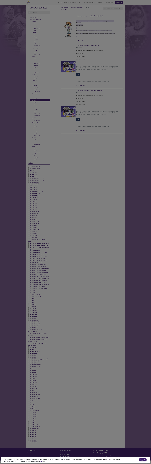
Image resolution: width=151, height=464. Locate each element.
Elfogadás (142, 460)
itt (41, 461)
